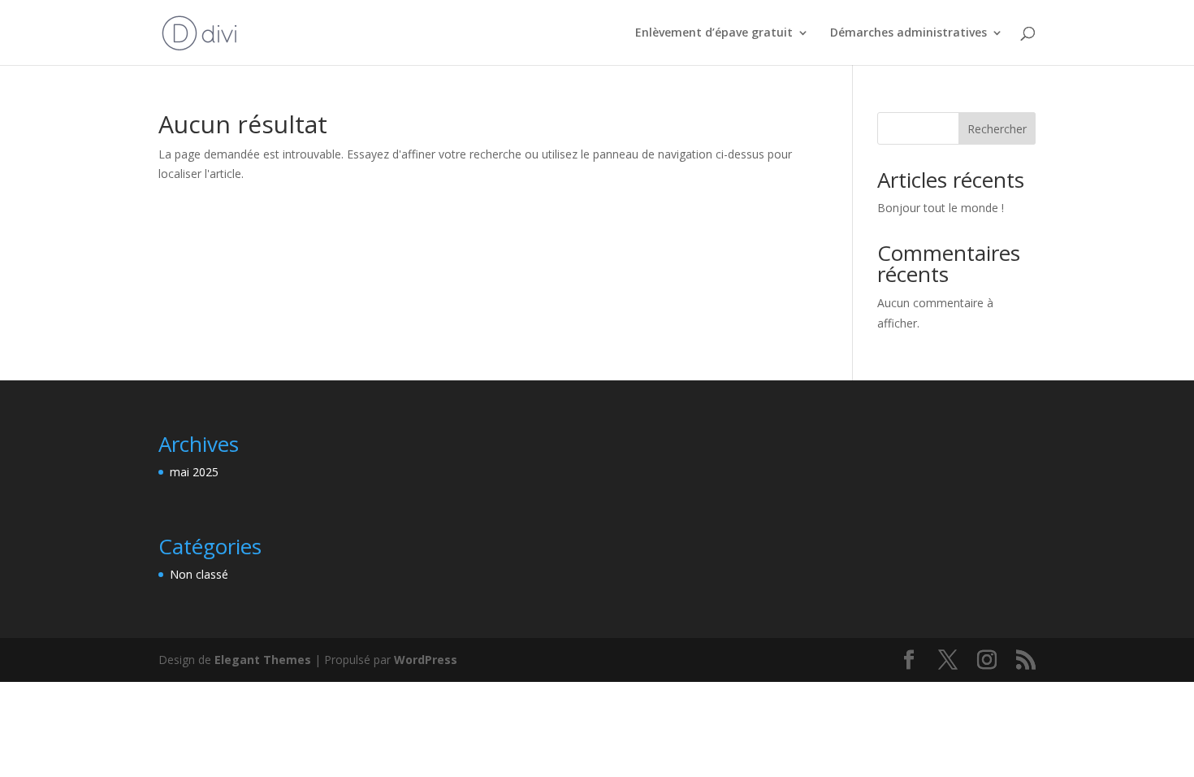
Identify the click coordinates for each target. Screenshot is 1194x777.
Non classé (199, 574)
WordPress (425, 659)
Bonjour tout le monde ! (940, 207)
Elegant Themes (262, 659)
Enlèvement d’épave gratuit (714, 33)
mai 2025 (194, 472)
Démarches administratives (908, 33)
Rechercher (997, 129)
